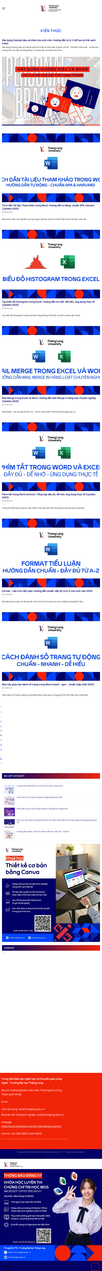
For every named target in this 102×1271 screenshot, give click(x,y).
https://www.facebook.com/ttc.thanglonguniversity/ (31, 1126)
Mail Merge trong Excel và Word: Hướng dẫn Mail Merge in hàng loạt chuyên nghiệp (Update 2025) (49, 399)
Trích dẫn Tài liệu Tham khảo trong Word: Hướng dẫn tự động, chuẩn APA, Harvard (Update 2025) (48, 207)
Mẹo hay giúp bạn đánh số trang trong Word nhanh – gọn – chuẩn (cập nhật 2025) (48, 684)
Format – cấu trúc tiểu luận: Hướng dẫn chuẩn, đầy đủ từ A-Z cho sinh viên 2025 (47, 591)
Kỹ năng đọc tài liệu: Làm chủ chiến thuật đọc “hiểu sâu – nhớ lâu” (43, 832)
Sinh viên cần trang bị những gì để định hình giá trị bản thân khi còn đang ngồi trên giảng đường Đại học (57, 821)
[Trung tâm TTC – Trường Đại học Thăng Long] (51, 8)
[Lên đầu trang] (95, 1267)
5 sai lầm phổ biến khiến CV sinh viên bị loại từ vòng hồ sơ (40, 786)
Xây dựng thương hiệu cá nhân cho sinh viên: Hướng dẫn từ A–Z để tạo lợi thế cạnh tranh (49, 42)
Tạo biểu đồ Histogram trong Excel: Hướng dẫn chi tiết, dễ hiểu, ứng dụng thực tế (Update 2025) (48, 303)
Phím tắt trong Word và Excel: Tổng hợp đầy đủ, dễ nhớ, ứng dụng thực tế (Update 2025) (48, 496)
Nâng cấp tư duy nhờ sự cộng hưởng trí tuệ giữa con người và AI (42, 809)
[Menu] (3, 8)
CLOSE (6, 1266)
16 (1, 758)
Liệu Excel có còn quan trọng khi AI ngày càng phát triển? (40, 797)
